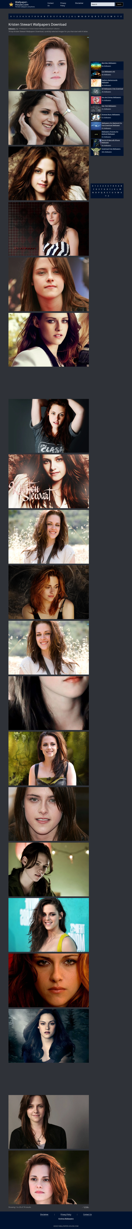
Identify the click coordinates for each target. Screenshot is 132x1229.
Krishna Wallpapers (66, 1219)
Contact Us (87, 1214)
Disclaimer (79, 3)
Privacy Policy (66, 1214)
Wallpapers (12, 29)
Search (119, 4)
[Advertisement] (48, 382)
